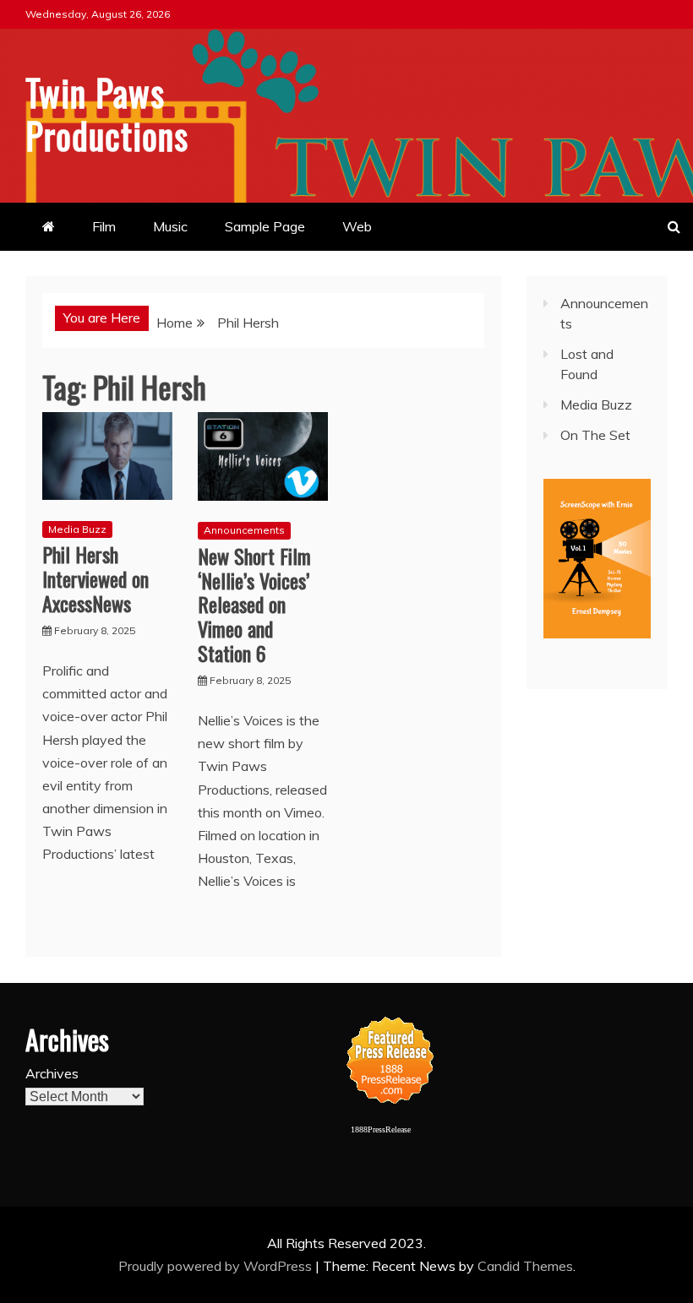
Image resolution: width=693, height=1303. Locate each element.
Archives (52, 1073)
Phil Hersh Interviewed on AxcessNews (95, 578)
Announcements (244, 530)
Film (104, 226)
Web (357, 226)
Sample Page (265, 226)
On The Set (595, 434)
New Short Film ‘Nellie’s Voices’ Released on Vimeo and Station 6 (254, 604)
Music (170, 226)
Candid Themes (525, 1265)
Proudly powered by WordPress (216, 1265)
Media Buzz (77, 529)
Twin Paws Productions (106, 113)
